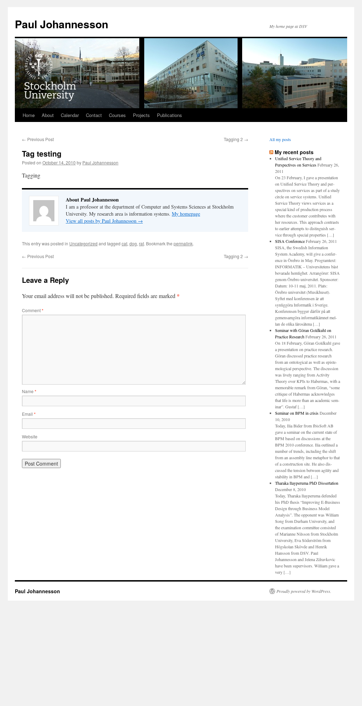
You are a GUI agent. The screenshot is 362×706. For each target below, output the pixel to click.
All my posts (280, 139)
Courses (117, 115)
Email (29, 414)
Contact (94, 115)
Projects (141, 115)
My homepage (186, 213)
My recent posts (294, 152)
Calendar (70, 115)
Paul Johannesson (61, 23)
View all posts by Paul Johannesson (104, 220)
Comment (32, 310)
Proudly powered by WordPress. (303, 591)
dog (133, 243)
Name (29, 391)
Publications (169, 115)
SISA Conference (290, 241)
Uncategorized (83, 243)
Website (29, 436)
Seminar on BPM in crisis (297, 413)
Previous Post (38, 139)
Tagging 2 (236, 139)
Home (29, 115)
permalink (183, 243)
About (48, 115)
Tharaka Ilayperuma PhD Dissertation (306, 483)
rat (141, 243)
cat (124, 243)
